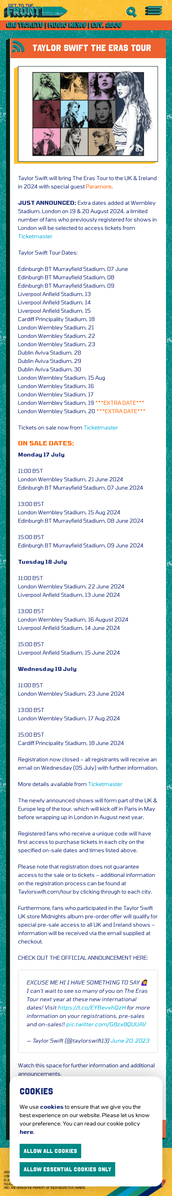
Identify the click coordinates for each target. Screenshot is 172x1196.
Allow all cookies (50, 1151)
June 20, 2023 (129, 1040)
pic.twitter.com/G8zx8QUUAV (106, 1024)
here (26, 1131)
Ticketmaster (35, 236)
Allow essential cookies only (67, 1169)
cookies (52, 1106)
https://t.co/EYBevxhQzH (92, 1007)
